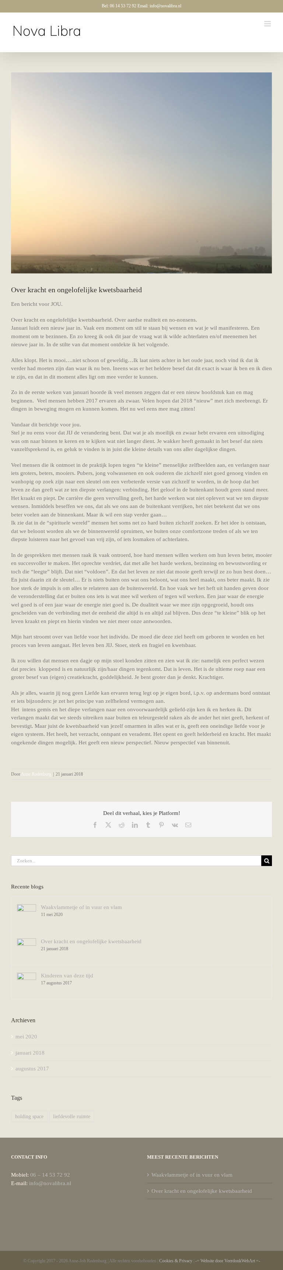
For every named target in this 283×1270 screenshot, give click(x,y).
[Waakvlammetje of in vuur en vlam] (26, 908)
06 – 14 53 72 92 (50, 1175)
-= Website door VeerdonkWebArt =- (227, 1260)
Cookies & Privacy (175, 1260)
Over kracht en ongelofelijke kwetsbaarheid (91, 941)
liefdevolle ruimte (71, 1116)
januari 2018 (30, 1053)
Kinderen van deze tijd (67, 976)
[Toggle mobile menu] (268, 24)
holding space (29, 1116)
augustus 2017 (32, 1069)
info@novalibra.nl (50, 1183)
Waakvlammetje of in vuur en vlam (81, 907)
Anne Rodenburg (36, 774)
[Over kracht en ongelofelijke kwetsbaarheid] (26, 942)
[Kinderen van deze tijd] (26, 977)
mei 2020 (26, 1037)
